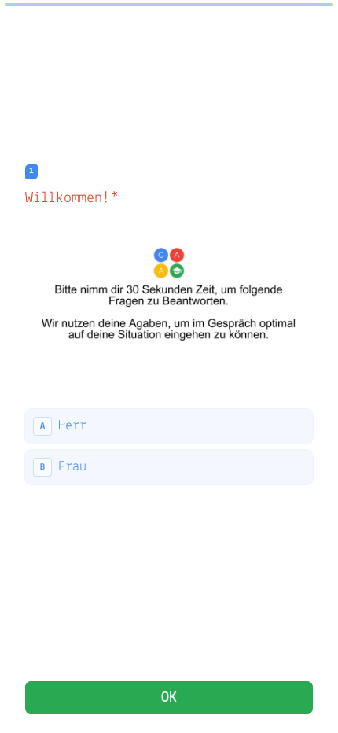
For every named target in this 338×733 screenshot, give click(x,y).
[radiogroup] (169, 446)
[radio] (169, 426)
